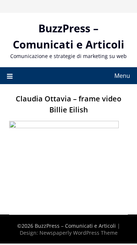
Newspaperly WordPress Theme (78, 232)
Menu (122, 76)
